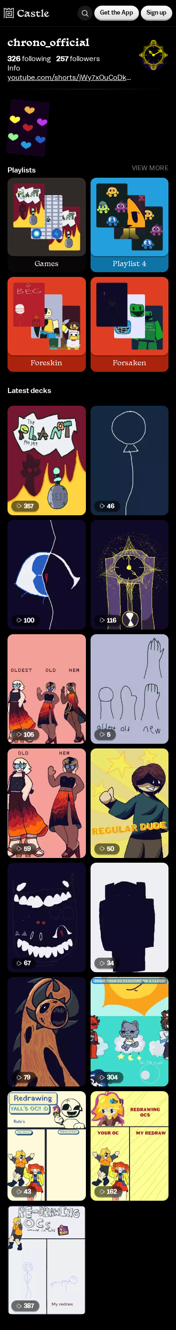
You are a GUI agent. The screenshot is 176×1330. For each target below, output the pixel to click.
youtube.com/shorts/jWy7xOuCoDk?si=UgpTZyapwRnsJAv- (69, 77)
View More (150, 168)
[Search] (84, 13)
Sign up (156, 12)
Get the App (116, 12)
